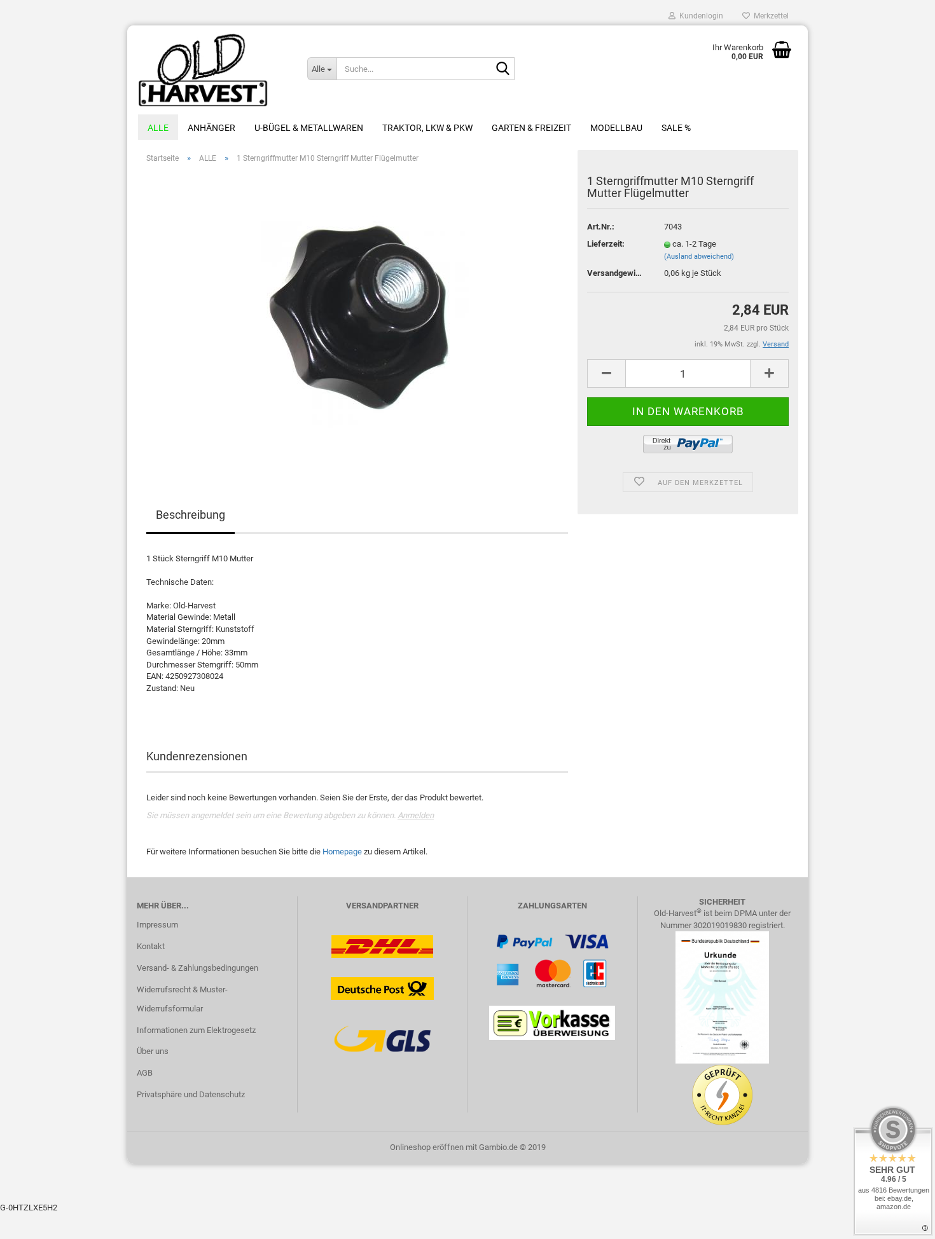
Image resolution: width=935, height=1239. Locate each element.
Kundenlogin (699, 15)
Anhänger (211, 128)
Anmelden (416, 815)
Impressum (157, 924)
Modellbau (616, 128)
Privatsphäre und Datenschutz (191, 1094)
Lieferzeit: (606, 244)
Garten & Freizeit (531, 128)
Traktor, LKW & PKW (427, 128)
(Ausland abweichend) (699, 256)
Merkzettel (769, 15)
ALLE (158, 128)
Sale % (676, 128)
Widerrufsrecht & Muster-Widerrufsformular (182, 999)
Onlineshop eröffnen (427, 1147)
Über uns (153, 1051)
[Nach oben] (900, 1220)
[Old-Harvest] (212, 69)
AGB (145, 1073)
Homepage (342, 851)
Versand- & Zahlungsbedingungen (197, 968)
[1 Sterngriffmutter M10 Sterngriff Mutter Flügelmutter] (357, 316)
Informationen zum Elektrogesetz (196, 1030)
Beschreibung (190, 514)
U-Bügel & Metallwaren (308, 128)
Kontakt (151, 946)
